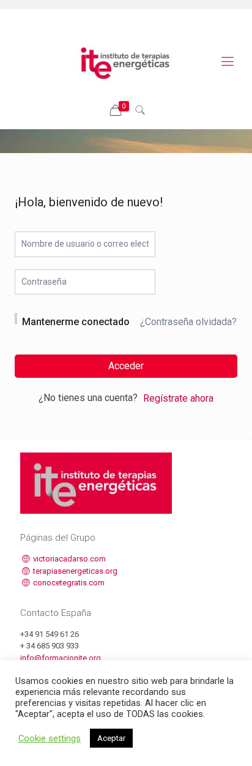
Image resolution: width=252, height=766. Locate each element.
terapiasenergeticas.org (74, 571)
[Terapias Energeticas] (126, 61)
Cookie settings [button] (49, 738)
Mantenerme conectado (76, 322)
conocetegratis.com (68, 582)
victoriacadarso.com (68, 558)
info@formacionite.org (60, 658)
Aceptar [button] (111, 738)
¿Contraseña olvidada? (188, 322)
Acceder (126, 366)
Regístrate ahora (178, 398)
